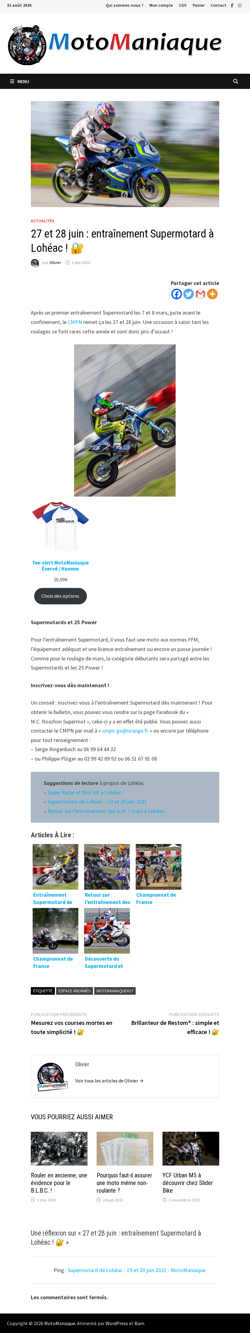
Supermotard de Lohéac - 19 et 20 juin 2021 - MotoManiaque (136, 1270)
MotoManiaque (59, 1323)
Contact (218, 5)
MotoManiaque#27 (115, 991)
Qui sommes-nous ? (124, 5)
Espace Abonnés (75, 991)
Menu (23, 81)
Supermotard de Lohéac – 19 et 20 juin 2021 (97, 801)
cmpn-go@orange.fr (125, 730)
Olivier (55, 262)
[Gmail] (200, 294)
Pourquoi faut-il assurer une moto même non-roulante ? (124, 1183)
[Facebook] (232, 5)
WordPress (116, 1323)
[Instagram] (239, 5)
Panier (199, 5)
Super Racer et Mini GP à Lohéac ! (86, 792)
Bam (139, 1323)
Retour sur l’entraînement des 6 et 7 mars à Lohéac (107, 810)
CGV (183, 5)
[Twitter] (188, 294)
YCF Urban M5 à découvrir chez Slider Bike (187, 1183)
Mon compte (161, 5)
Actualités (42, 220)
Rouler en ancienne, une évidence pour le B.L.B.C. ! (59, 1183)
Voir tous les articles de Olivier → (109, 1081)
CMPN (75, 321)
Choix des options (60, 596)
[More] (212, 294)
